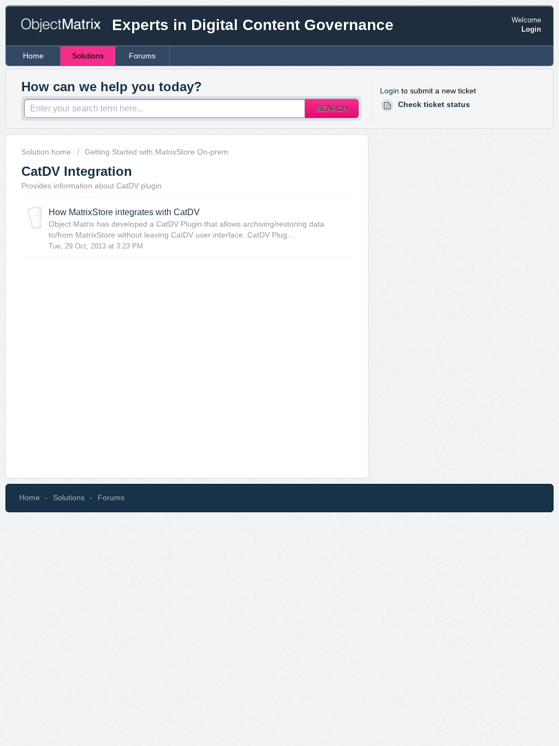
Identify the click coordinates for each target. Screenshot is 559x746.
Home (33, 55)
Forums (142, 55)
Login (389, 90)
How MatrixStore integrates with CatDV (124, 212)
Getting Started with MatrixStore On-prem (156, 151)
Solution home (47, 151)
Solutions (88, 55)
